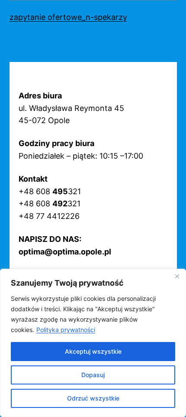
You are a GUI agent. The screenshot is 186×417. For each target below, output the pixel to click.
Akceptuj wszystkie (93, 351)
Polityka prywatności (65, 329)
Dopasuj (93, 374)
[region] (93, 343)
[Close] (177, 276)
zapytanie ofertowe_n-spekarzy (68, 17)
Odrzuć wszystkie (93, 398)
